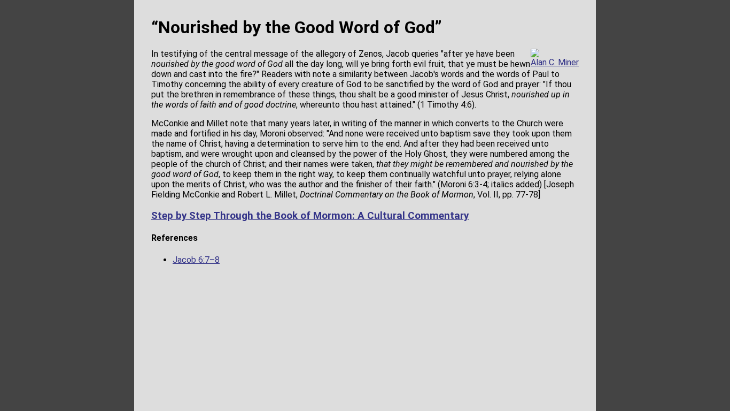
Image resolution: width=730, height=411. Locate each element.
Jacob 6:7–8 (196, 260)
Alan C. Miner (555, 62)
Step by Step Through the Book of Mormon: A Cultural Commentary (310, 216)
